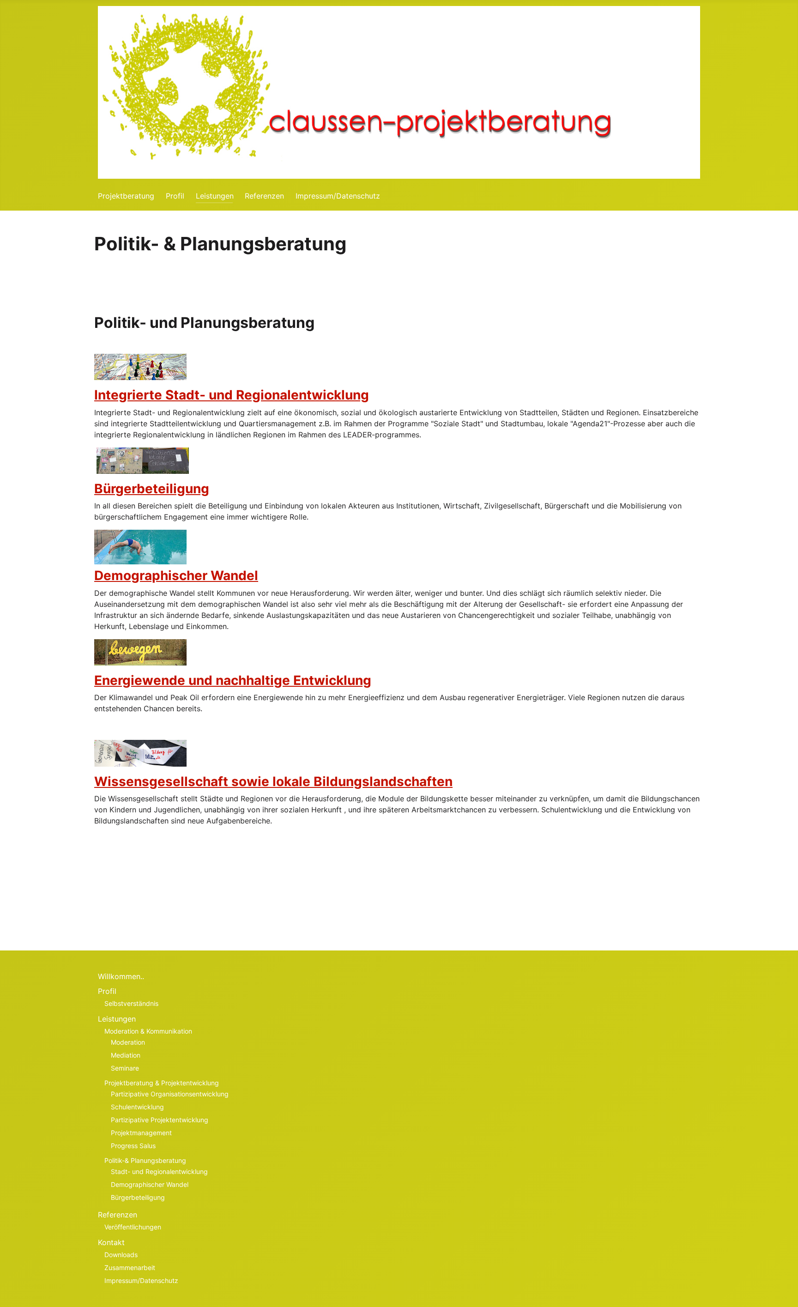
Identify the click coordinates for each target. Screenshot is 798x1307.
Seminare (125, 1068)
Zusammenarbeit (129, 1267)
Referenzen (264, 195)
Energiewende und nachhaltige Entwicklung (232, 680)
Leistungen (215, 195)
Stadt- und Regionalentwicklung (159, 1171)
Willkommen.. (121, 976)
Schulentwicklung (137, 1107)
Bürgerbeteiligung (151, 488)
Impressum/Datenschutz (338, 195)
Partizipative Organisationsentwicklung (170, 1094)
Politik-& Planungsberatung (145, 1160)
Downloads (121, 1255)
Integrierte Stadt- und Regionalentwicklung (231, 395)
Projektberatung (126, 195)
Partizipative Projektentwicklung (159, 1120)
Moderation (128, 1042)
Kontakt (111, 1242)
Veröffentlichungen (132, 1227)
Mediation (125, 1055)
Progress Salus (133, 1146)
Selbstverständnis (131, 1003)
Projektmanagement (141, 1133)
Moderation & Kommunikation (148, 1031)
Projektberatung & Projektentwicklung (161, 1083)
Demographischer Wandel (176, 575)
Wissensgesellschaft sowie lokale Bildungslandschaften (273, 781)
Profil (175, 195)
